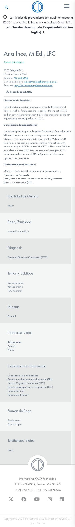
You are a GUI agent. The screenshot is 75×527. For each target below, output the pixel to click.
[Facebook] (24, 501)
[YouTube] (37, 501)
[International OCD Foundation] (37, 10)
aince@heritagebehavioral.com (40, 81)
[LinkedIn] (62, 501)
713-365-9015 (21, 77)
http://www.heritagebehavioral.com (34, 85)
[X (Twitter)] (11, 501)
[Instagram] (49, 501)
